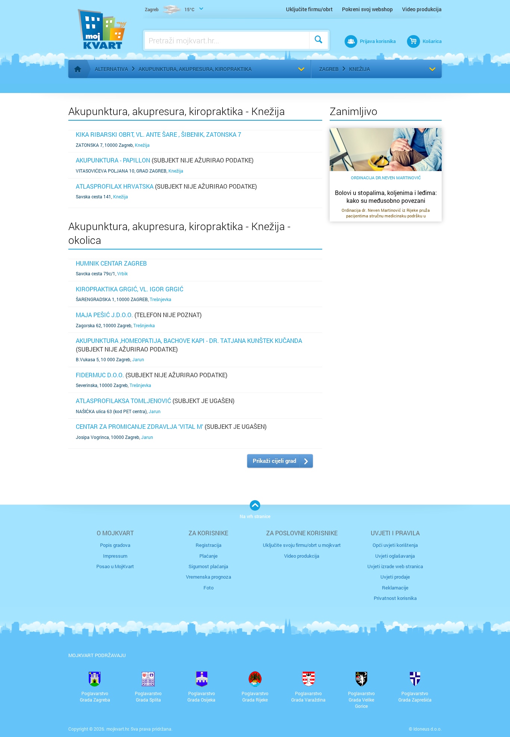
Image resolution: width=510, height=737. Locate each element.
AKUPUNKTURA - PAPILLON (113, 160)
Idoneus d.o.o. (427, 729)
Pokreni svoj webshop (367, 9)
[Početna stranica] (77, 69)
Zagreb (329, 68)
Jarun (138, 359)
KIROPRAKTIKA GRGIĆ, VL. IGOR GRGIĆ (129, 289)
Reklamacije (395, 587)
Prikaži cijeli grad (274, 460)
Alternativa (111, 68)
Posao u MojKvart (115, 566)
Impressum (115, 555)
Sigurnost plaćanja (208, 566)
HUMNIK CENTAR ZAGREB (111, 263)
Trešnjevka (160, 299)
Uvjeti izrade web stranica (395, 566)
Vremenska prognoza (208, 576)
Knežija (359, 68)
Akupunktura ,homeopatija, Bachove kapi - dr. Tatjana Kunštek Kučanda (189, 340)
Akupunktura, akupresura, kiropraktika (195, 68)
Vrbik (122, 273)
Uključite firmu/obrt (309, 9)
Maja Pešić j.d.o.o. (104, 315)
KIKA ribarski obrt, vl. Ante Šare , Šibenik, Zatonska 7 (158, 134)
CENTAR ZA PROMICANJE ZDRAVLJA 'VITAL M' (139, 426)
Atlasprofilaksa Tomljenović (123, 401)
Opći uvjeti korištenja (395, 545)
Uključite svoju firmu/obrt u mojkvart (302, 545)
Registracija (208, 545)
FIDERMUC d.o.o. (100, 375)
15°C (170, 9)
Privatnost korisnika (395, 598)
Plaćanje (208, 555)
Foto (208, 587)
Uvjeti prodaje (395, 576)
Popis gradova (115, 545)
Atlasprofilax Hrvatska (114, 186)
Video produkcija (422, 9)
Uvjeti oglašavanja (395, 555)
